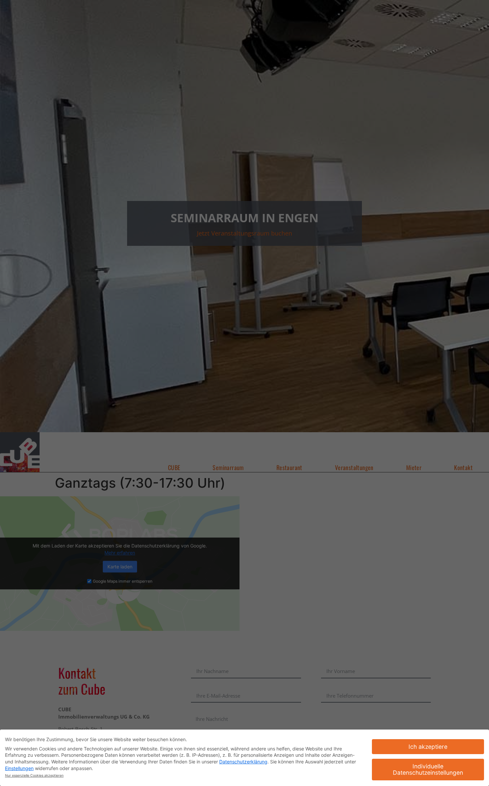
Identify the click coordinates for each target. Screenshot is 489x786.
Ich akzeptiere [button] (427, 746)
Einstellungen (19, 768)
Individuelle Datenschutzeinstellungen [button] (428, 769)
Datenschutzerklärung (243, 761)
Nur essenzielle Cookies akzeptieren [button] (34, 775)
